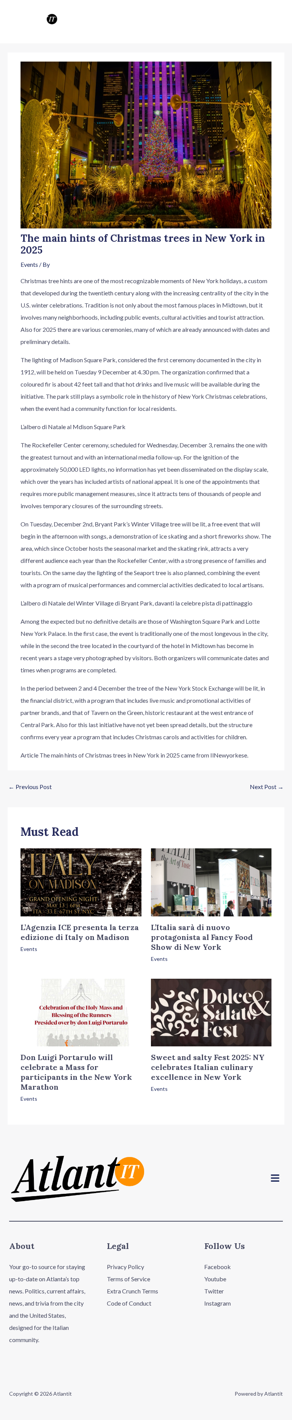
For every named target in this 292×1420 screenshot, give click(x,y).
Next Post (267, 786)
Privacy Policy (125, 1266)
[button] (275, 1179)
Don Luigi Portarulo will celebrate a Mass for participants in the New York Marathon (76, 1072)
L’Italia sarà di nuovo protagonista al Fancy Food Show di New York (202, 937)
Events (29, 264)
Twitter (214, 1291)
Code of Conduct (129, 1303)
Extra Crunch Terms (132, 1291)
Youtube (215, 1278)
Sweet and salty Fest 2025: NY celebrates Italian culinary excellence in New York (208, 1067)
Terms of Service (128, 1278)
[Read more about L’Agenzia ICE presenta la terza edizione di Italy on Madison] (81, 881)
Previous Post (30, 786)
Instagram (217, 1303)
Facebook (217, 1266)
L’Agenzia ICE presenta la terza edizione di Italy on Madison (80, 932)
